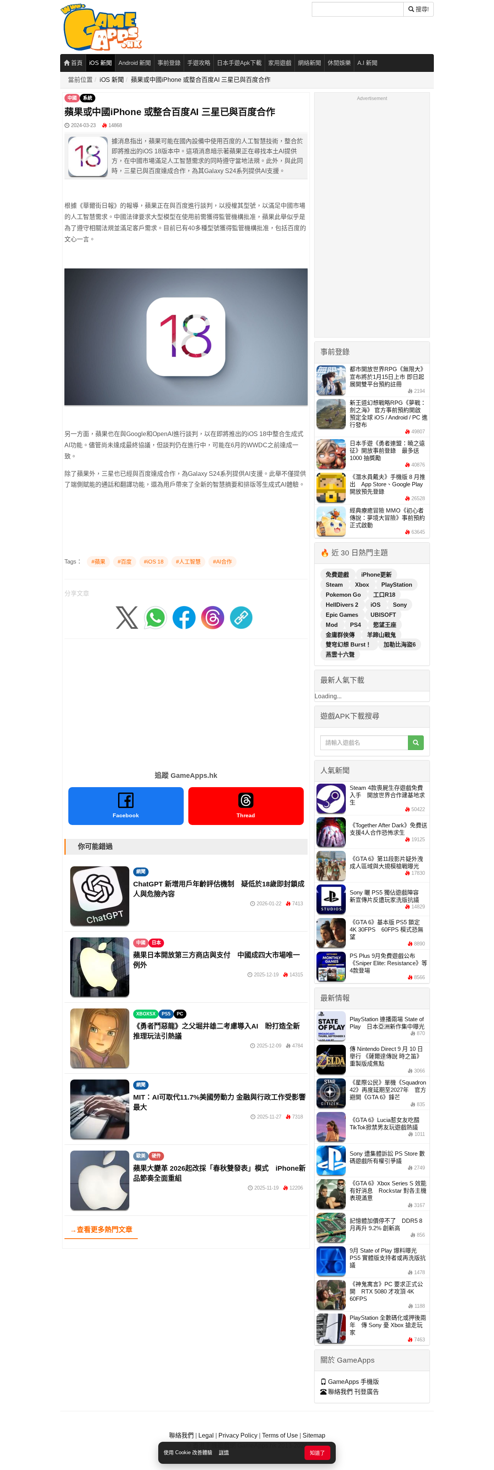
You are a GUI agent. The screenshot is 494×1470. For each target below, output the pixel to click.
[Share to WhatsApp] (155, 617)
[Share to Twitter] (127, 617)
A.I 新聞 (367, 62)
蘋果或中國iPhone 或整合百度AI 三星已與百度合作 (201, 79)
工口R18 (384, 594)
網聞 (140, 871)
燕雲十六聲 (340, 654)
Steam (335, 584)
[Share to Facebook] (184, 617)
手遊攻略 (198, 62)
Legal (206, 1435)
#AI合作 (222, 561)
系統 (87, 98)
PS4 (356, 624)
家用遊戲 (279, 62)
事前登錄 (169, 62)
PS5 (166, 1014)
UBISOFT (383, 614)
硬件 (156, 1156)
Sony (400, 604)
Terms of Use (280, 1435)
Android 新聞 (134, 62)
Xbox (362, 584)
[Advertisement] (186, 702)
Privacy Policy (237, 1435)
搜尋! (421, 9)
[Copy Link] (241, 617)
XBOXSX (146, 1014)
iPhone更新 (376, 574)
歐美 (140, 1156)
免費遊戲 (338, 574)
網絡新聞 (309, 62)
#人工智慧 (188, 561)
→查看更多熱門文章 (101, 1230)
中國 (72, 98)
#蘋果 (98, 561)
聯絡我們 (181, 1435)
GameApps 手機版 (353, 1381)
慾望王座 (384, 624)
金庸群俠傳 (341, 634)
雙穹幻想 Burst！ (349, 644)
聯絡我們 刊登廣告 (353, 1392)
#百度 (125, 561)
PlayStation (396, 584)
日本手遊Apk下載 (239, 62)
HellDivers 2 (343, 604)
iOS (376, 604)
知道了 (317, 1453)
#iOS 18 (154, 561)
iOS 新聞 (100, 62)
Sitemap (314, 1435)
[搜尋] (416, 742)
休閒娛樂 (339, 62)
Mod (332, 624)
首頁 (76, 62)
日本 (156, 942)
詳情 (224, 1452)
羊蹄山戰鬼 (381, 634)
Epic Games (343, 614)
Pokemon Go (344, 594)
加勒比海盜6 (400, 644)
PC (180, 1014)
